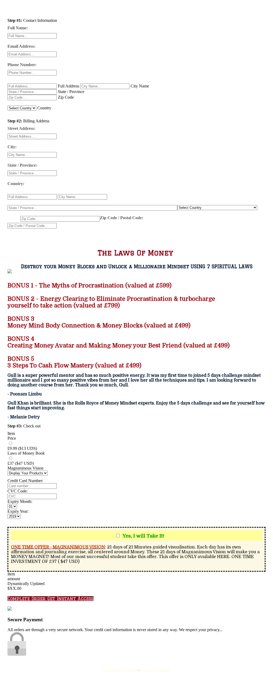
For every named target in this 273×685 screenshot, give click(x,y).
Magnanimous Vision (25, 468)
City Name (140, 86)
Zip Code (66, 97)
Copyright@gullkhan (120, 669)
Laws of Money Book (26, 453)
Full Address (68, 86)
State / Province (71, 91)
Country (44, 108)
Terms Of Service (155, 669)
